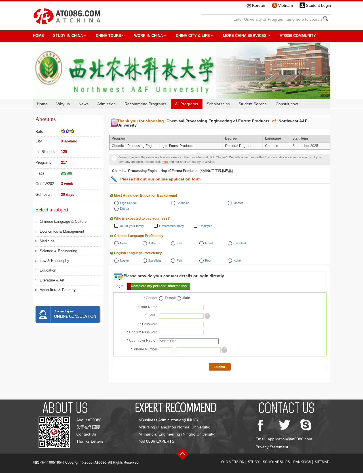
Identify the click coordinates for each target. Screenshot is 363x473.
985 (63, 174)
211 (69, 174)
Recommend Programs (145, 104)
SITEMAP (322, 462)
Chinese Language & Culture (63, 221)
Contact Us (86, 434)
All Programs (186, 104)
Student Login (318, 5)
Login (119, 286)
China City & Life (193, 35)
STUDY (253, 462)
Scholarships (218, 104)
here (165, 161)
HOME (38, 35)
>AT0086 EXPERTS (156, 441)
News (83, 104)
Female (171, 298)
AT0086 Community (298, 35)
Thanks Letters (89, 441)
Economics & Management (62, 231)
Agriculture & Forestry (58, 290)
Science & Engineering (58, 251)
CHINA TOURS (108, 35)
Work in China (148, 35)
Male (186, 298)
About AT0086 (89, 420)
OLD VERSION (232, 462)
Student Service (253, 104)
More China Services (245, 35)
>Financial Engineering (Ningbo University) (177, 434)
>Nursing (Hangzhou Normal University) (174, 427)
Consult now (287, 104)
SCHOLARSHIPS (276, 462)
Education (48, 270)
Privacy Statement (272, 447)
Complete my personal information (159, 286)
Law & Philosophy (54, 260)
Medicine (47, 241)
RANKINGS (302, 462)
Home (42, 104)
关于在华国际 (88, 427)
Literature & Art (52, 280)
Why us (63, 104)
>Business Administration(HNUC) (168, 420)
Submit (219, 367)
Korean (258, 5)
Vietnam (285, 5)
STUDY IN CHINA (68, 35)
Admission (106, 104)
